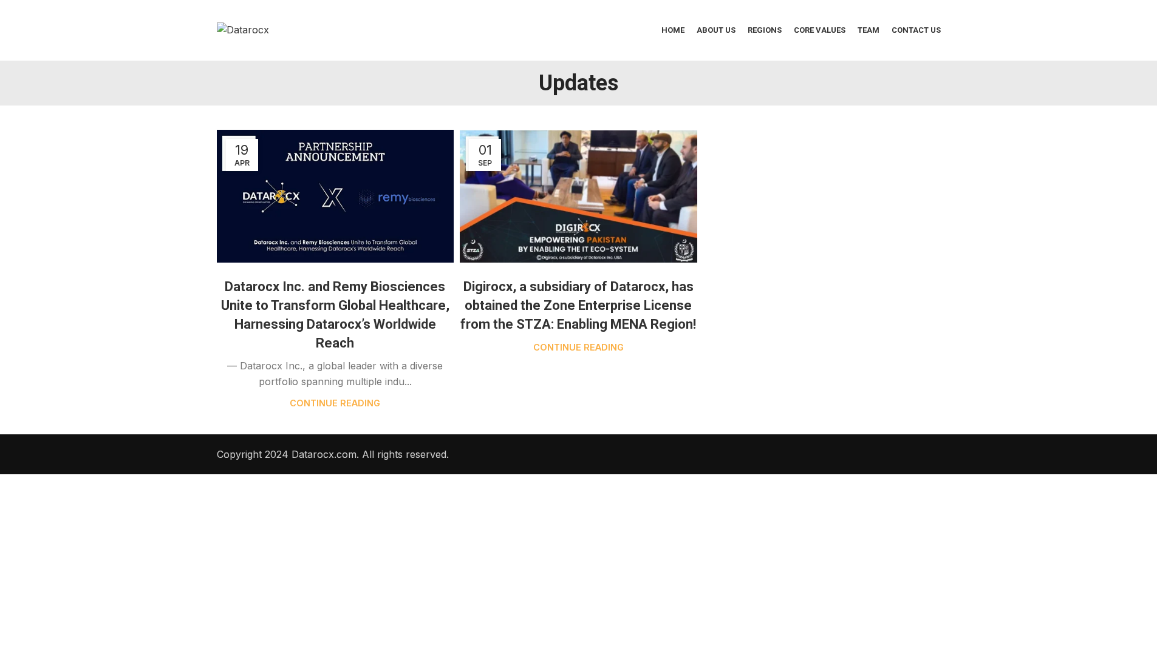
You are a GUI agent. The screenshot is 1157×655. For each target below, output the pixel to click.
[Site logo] (243, 29)
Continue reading (335, 403)
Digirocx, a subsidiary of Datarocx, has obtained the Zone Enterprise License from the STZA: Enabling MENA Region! (578, 305)
